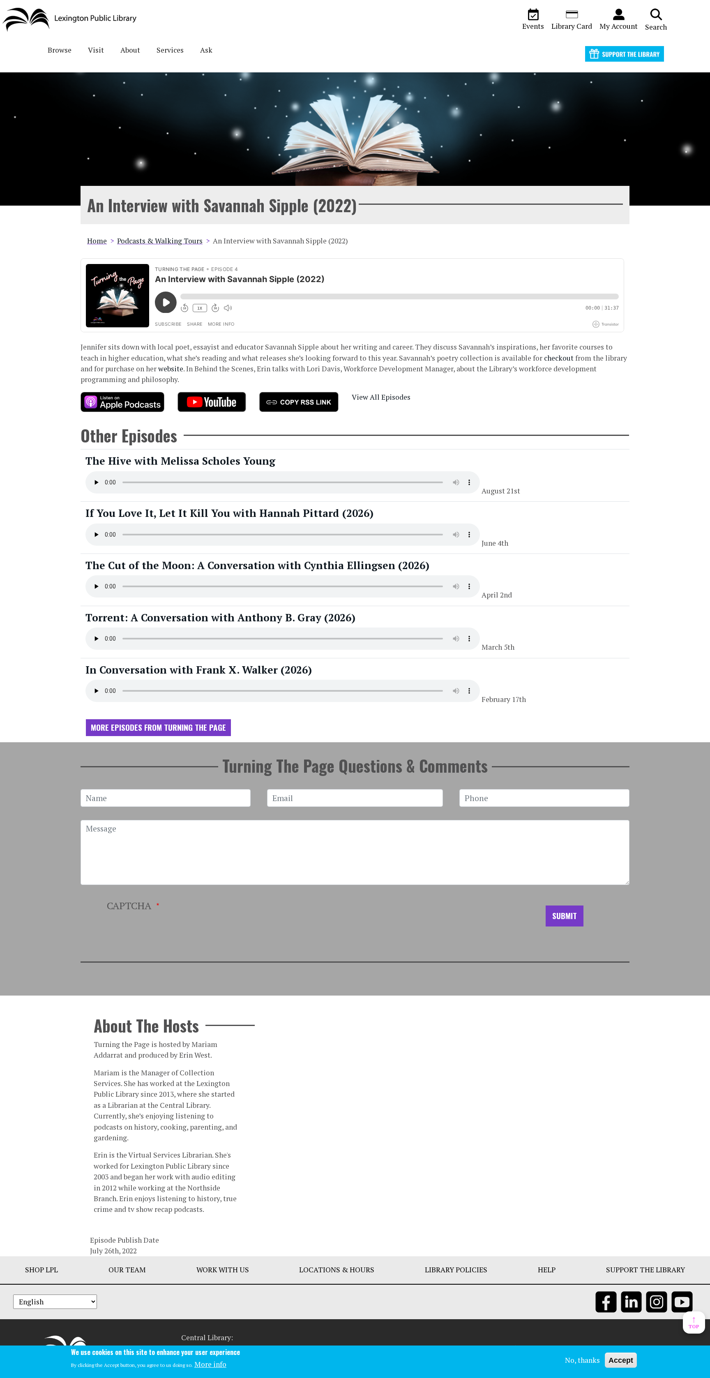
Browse (59, 50)
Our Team (127, 1269)
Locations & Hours (336, 1269)
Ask (206, 50)
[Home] (72, 19)
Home (97, 240)
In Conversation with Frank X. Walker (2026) (198, 669)
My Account (618, 26)
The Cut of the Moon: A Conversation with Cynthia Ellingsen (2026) (257, 565)
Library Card (571, 26)
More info (210, 1364)
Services (170, 50)
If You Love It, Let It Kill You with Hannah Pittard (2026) (229, 513)
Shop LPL (41, 1269)
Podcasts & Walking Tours (160, 240)
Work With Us (222, 1269)
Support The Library (645, 1269)
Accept (621, 1360)
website (170, 368)
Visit (96, 50)
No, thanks (582, 1360)
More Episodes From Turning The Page (158, 727)
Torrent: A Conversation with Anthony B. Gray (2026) (220, 617)
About (130, 50)
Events (533, 26)
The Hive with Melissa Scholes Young (180, 461)
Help (547, 1269)
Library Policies (456, 1269)
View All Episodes (381, 397)
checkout (559, 358)
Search (656, 27)
